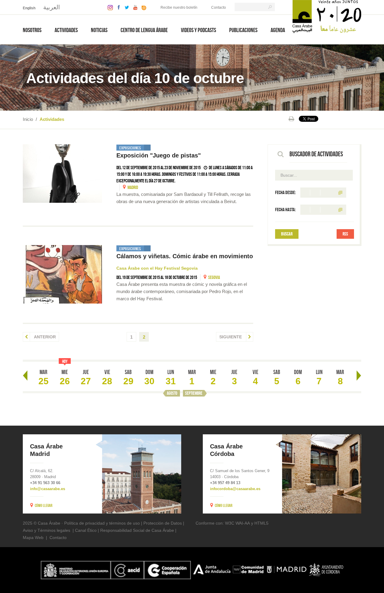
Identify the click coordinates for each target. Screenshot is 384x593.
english (29, 8)
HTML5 (261, 523)
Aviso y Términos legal (44, 530)
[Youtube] (133, 7)
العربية (51, 7)
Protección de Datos (162, 523)
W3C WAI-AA (237, 523)
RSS (345, 233)
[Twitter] (125, 7)
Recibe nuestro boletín (178, 7)
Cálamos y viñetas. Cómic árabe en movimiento (184, 256)
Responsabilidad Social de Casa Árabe (137, 530)
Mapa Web (33, 537)
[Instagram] (108, 7)
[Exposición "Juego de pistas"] (62, 173)
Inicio (28, 119)
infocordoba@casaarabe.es (235, 489)
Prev (25, 375)
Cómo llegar (43, 505)
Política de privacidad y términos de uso (102, 523)
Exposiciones (130, 147)
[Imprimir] (291, 118)
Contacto (218, 7)
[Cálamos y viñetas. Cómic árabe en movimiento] (62, 274)
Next (358, 375)
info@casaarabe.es (47, 489)
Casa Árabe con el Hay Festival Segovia (157, 268)
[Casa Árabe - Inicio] (326, 16)
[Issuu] (142, 7)
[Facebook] (117, 7)
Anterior (44, 336)
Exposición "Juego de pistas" (158, 155)
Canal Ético (86, 530)
